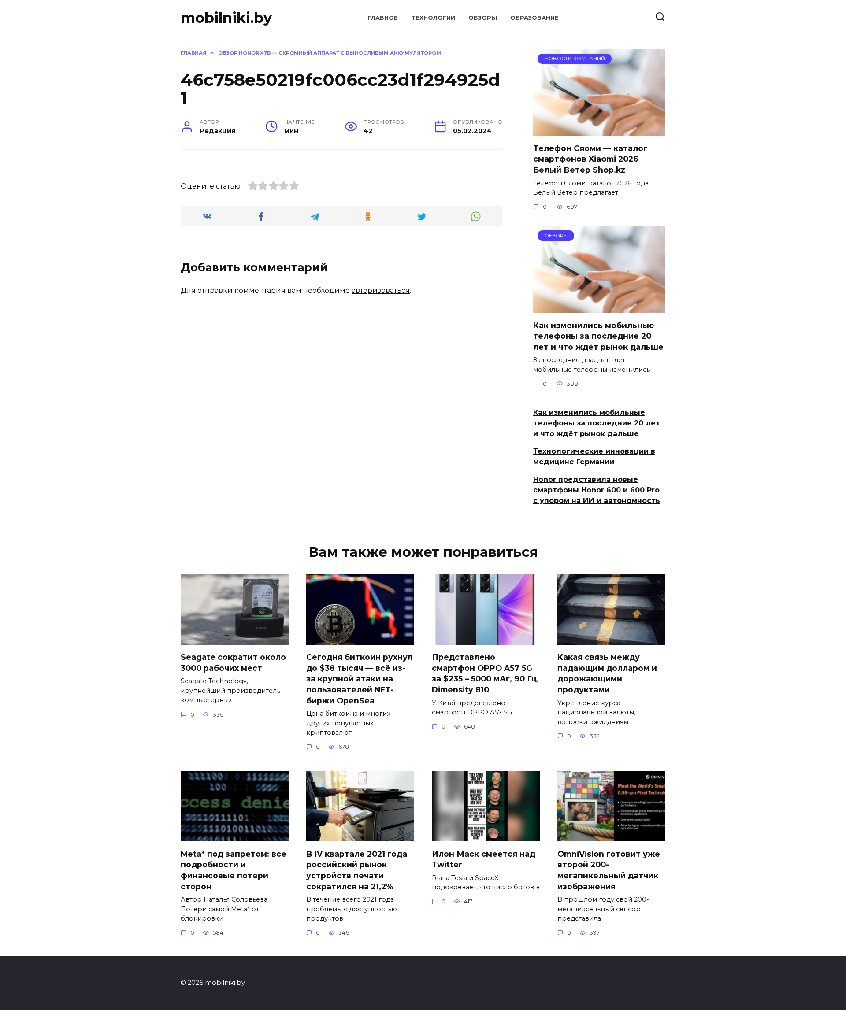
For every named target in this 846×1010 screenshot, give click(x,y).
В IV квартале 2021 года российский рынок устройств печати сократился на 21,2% (356, 870)
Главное (383, 18)
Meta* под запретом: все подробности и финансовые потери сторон (233, 870)
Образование (534, 18)
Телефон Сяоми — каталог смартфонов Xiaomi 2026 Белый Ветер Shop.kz (590, 159)
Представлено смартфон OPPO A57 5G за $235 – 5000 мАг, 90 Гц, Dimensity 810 (485, 673)
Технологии (433, 18)
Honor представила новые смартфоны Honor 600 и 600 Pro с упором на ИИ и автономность (596, 490)
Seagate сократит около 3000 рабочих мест (233, 662)
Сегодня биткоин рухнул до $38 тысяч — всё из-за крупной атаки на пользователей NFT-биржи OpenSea (359, 678)
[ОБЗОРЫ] (599, 307)
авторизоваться (381, 290)
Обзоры (482, 18)
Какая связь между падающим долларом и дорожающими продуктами (607, 673)
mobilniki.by (226, 17)
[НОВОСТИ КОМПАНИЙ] (599, 130)
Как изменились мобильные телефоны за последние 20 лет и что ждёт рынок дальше (598, 335)
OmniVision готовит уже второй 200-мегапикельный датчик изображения (608, 870)
